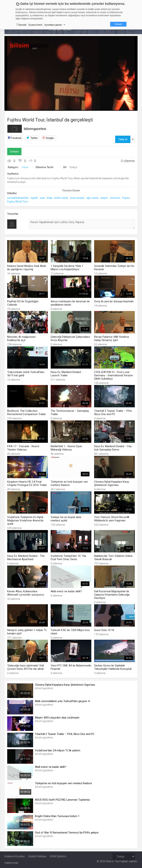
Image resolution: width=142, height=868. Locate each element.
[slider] (71, 100)
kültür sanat (61, 197)
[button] (16, 106)
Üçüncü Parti (35, 25)
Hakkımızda (11, 862)
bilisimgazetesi (35, 129)
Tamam (118, 24)
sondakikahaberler (18, 197)
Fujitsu (126, 197)
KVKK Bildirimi (58, 856)
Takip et (122, 139)
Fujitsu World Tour (17, 201)
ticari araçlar (77, 197)
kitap (50, 197)
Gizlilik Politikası (37, 856)
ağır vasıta (92, 197)
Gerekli (22, 25)
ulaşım (104, 197)
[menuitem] (116, 106)
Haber (25, 167)
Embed (14, 151)
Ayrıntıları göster (53, 25)
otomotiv (115, 197)
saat (42, 197)
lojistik (34, 197)
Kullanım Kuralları (14, 856)
